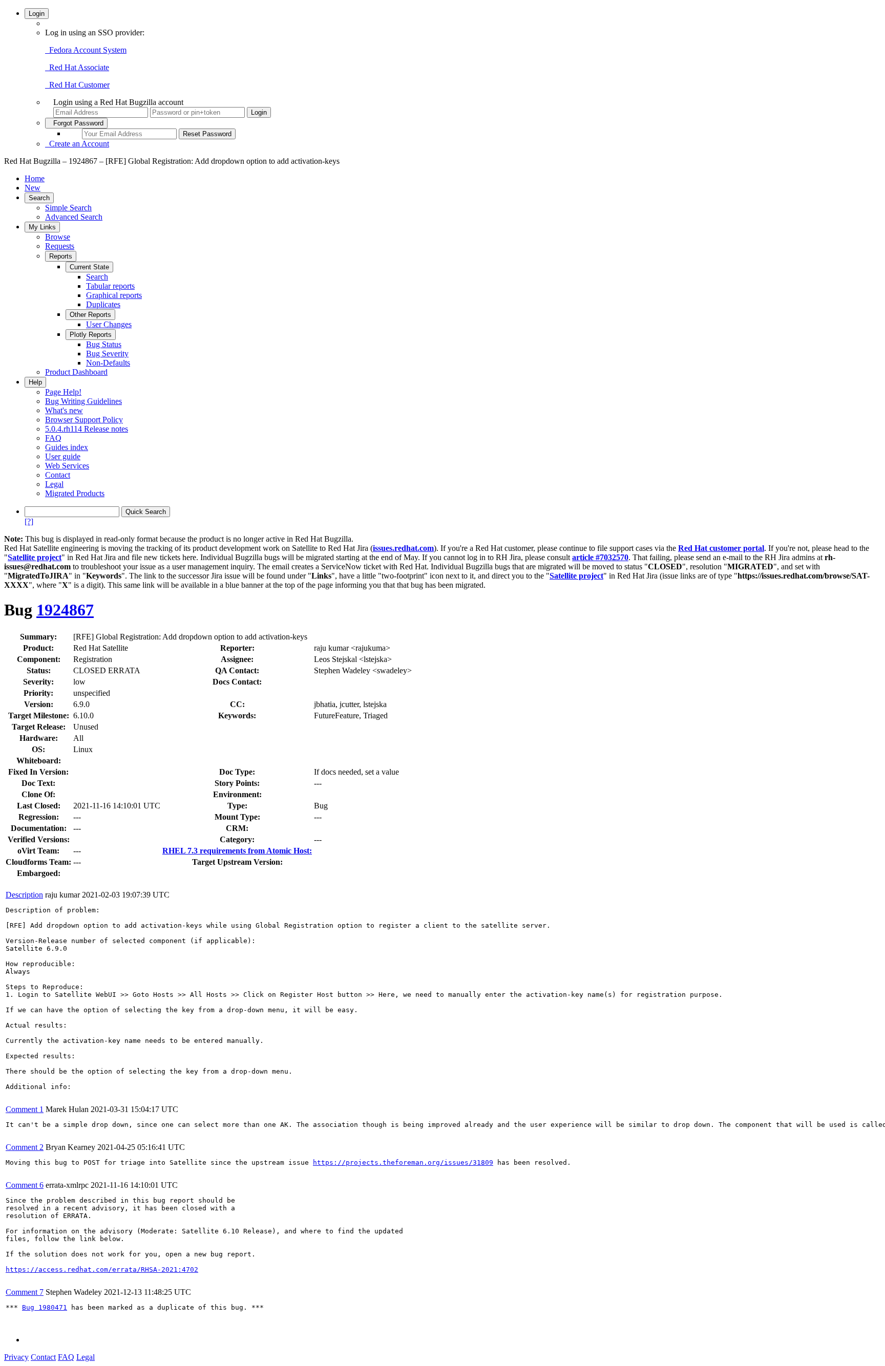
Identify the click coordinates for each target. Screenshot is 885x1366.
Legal (54, 484)
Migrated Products (74, 493)
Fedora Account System (86, 50)
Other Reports (90, 314)
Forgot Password (76, 123)
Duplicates (103, 304)
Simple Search (68, 207)
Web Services (67, 465)
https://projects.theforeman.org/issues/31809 (403, 1162)
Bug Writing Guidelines (83, 401)
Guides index (66, 447)
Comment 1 (25, 1109)
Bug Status (103, 344)
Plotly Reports (91, 334)
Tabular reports (110, 286)
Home (35, 178)
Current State (89, 267)
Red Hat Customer (77, 84)
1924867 (65, 610)
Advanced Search (73, 216)
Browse (57, 236)
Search (39, 198)
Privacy (16, 1357)
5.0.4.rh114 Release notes (86, 428)
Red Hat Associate (77, 67)
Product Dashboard (76, 372)
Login (37, 13)
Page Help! (63, 392)
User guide (62, 456)
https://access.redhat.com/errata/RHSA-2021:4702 (102, 1269)
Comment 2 (25, 1147)
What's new (64, 410)
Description (24, 894)
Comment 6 (25, 1185)
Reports (60, 256)
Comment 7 (25, 1292)
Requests (59, 246)
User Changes (109, 324)
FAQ (53, 438)
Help (35, 382)
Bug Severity (107, 353)
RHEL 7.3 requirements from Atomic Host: (237, 850)
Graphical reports (114, 295)
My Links (42, 227)
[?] (29, 521)
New (32, 187)
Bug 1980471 (44, 1307)
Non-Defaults (108, 362)
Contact (57, 475)
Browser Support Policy (84, 419)
